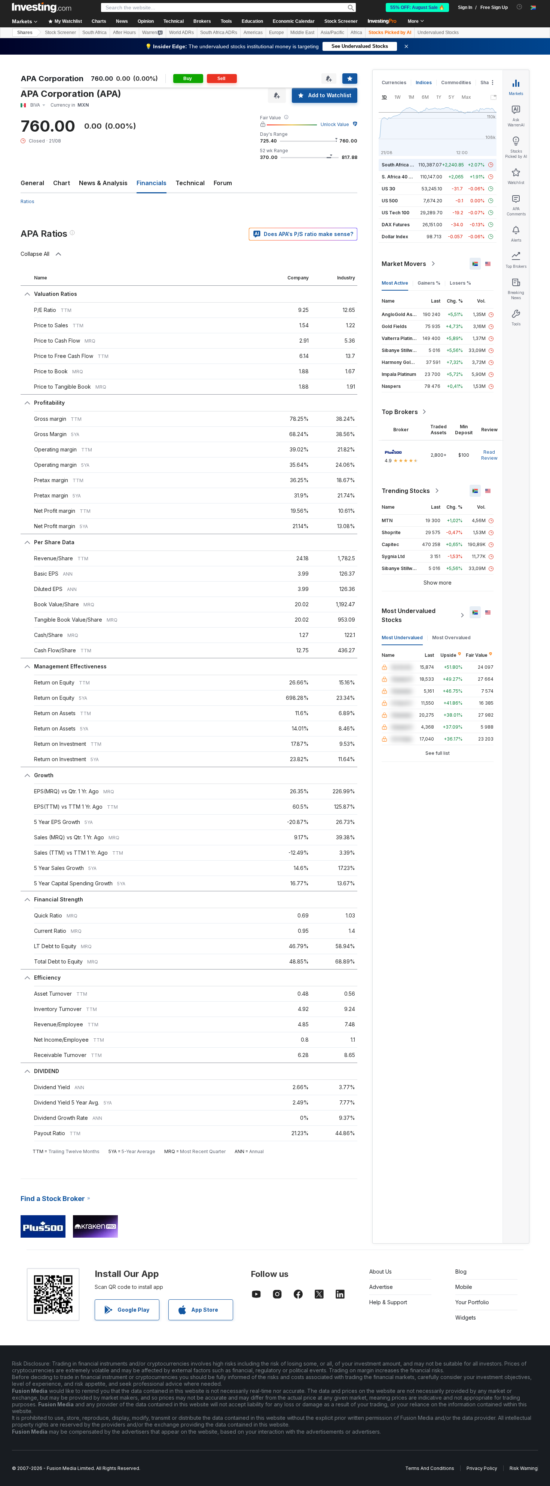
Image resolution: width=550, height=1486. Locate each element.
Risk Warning (524, 1468)
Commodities (456, 82)
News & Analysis (103, 183)
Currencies (394, 82)
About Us (380, 1271)
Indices (424, 82)
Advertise (381, 1287)
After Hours (124, 32)
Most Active (395, 283)
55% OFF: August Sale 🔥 (417, 7)
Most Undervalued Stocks (409, 615)
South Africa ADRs (218, 32)
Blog (461, 1271)
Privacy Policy (482, 1468)
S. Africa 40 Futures (403, 177)
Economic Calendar (294, 21)
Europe (276, 32)
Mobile (463, 1287)
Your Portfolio (472, 1302)
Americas (253, 32)
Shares (25, 32)
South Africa (94, 32)
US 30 (388, 189)
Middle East (302, 32)
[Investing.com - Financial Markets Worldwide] (41, 7)
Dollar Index (395, 236)
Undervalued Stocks (438, 32)
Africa (356, 32)
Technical (190, 183)
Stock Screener (341, 21)
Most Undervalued (402, 637)
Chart (61, 183)
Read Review (489, 455)
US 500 (390, 200)
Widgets (465, 1317)
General (32, 183)
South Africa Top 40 (404, 165)
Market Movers (404, 263)
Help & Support (388, 1302)
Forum (223, 183)
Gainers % (429, 283)
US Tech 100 (395, 212)
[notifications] (519, 6)
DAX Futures (396, 224)
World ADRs (181, 32)
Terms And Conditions (429, 1468)
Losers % (460, 283)
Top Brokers (400, 412)
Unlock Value (335, 124)
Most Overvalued (451, 637)
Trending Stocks (406, 490)
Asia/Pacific (332, 32)
